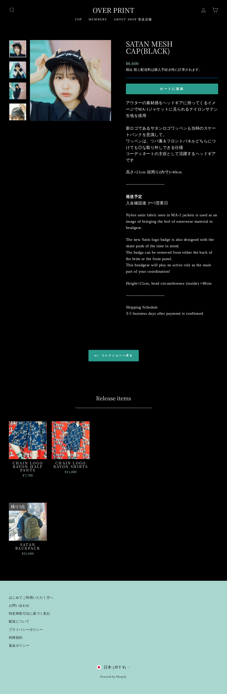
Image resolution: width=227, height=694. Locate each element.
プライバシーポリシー (26, 629)
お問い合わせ (19, 605)
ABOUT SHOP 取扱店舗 (133, 19)
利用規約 (16, 637)
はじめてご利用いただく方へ (31, 597)
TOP (78, 19)
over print (113, 10)
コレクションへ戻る (116, 355)
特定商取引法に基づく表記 (29, 613)
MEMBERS (98, 19)
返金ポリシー (19, 645)
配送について (19, 621)
